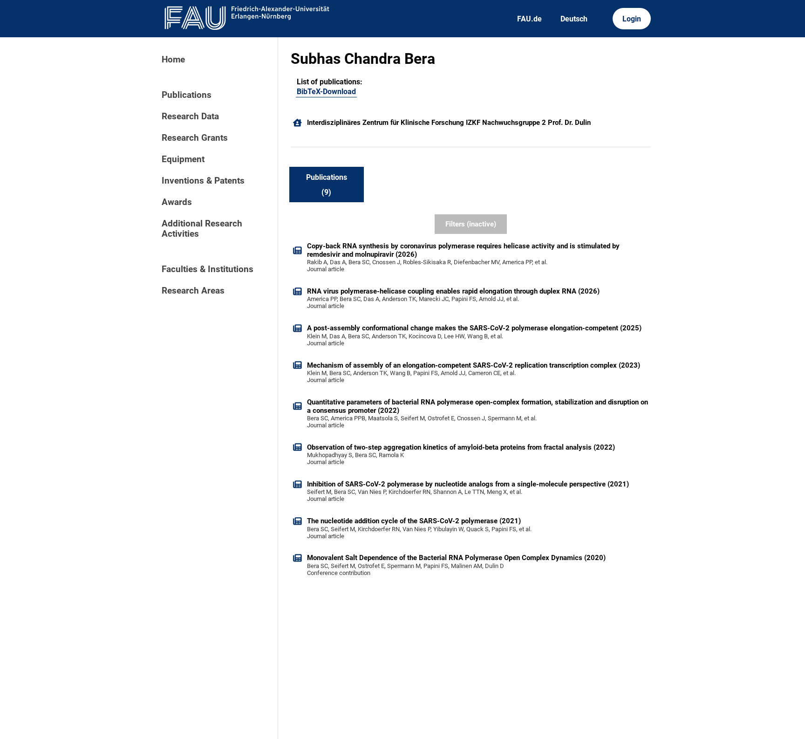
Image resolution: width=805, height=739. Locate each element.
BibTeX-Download (326, 91)
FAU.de (529, 18)
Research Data (190, 116)
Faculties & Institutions (207, 269)
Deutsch (573, 18)
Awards (177, 202)
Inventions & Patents (203, 181)
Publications (186, 95)
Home (173, 60)
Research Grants (195, 138)
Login (631, 18)
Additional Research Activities (202, 229)
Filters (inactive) (470, 224)
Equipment (183, 159)
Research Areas (193, 291)
